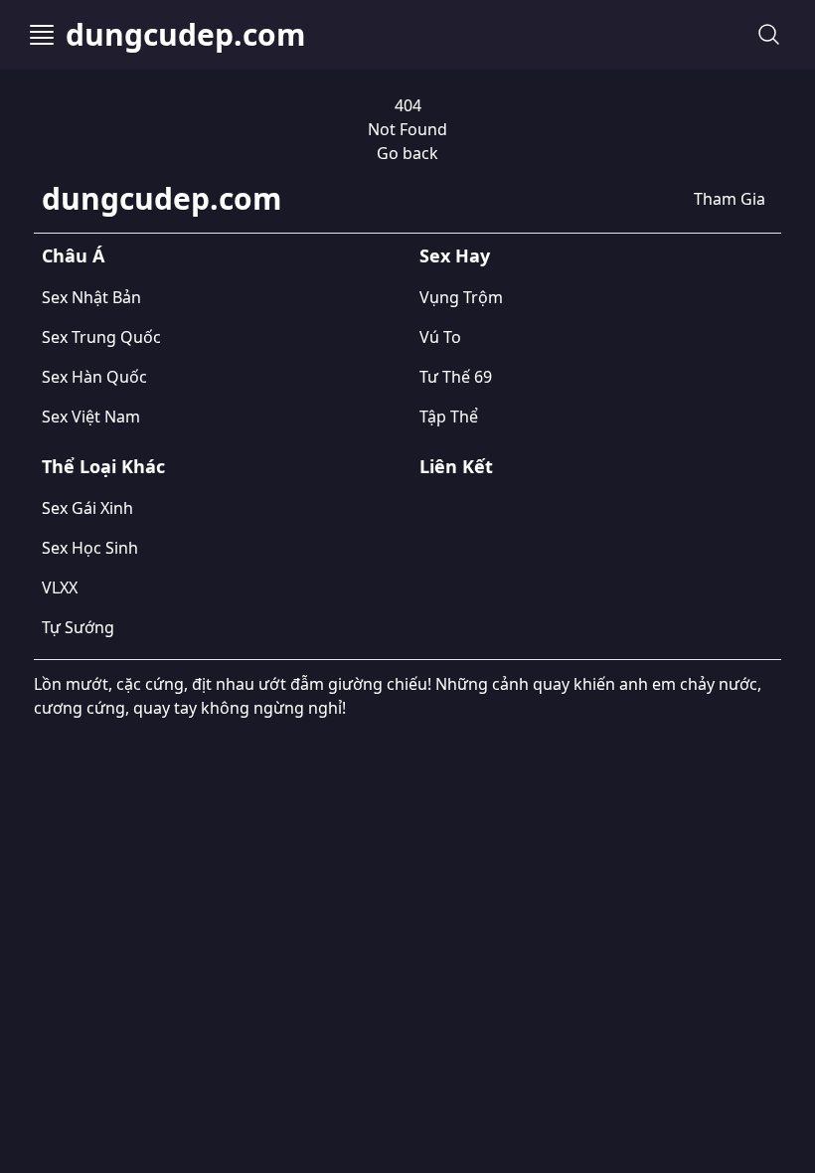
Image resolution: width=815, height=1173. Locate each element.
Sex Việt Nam (91, 416)
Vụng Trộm (461, 297)
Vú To (440, 337)
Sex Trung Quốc (101, 337)
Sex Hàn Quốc (94, 377)
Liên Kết (456, 466)
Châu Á (73, 255)
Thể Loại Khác (103, 466)
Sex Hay (454, 255)
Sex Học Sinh (90, 548)
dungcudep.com (185, 35)
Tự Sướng (78, 627)
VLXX (60, 587)
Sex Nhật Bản (91, 297)
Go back (407, 153)
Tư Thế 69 (455, 377)
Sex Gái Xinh (87, 508)
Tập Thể (448, 416)
